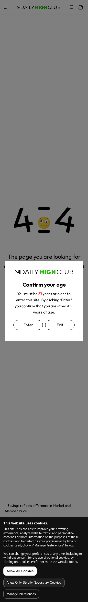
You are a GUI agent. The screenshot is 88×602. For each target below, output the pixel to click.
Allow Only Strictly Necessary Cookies (34, 582)
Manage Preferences (21, 594)
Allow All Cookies (20, 571)
